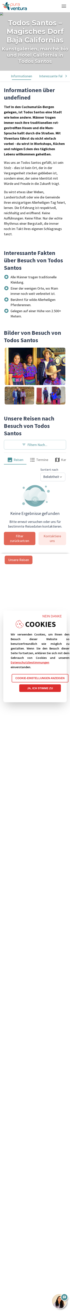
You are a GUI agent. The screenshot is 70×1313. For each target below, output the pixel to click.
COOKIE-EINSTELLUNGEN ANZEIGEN (40, 678)
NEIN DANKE (52, 616)
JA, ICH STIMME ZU (40, 688)
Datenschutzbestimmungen (30, 662)
